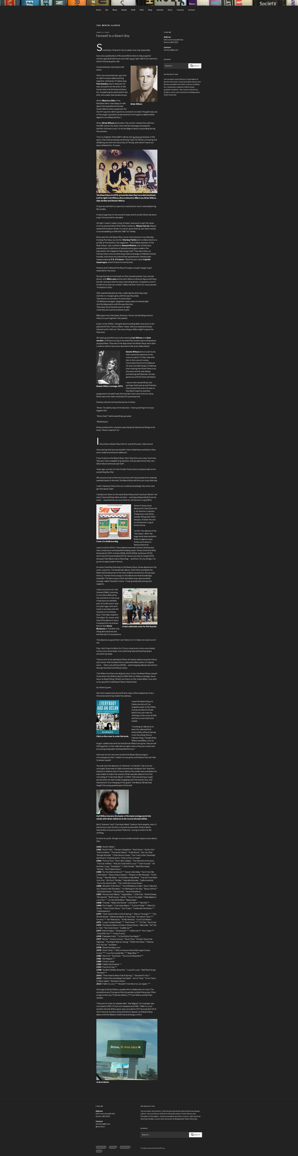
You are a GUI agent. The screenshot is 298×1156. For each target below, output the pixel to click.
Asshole (160, 10)
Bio (106, 10)
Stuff (133, 10)
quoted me (137, 137)
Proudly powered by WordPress (153, 1148)
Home (98, 10)
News (115, 10)
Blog (150, 10)
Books (124, 10)
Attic (142, 10)
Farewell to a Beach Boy (113, 36)
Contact (191, 10)
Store (170, 10)
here (132, 59)
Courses (180, 10)
